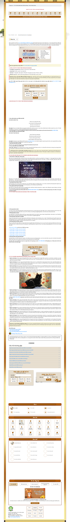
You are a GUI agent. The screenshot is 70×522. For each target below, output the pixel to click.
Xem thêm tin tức (35, 503)
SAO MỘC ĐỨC (54, 130)
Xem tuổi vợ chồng (13, 227)
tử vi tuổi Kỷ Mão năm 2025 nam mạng (26, 42)
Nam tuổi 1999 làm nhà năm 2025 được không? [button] (18, 360)
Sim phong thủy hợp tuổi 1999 (15, 329)
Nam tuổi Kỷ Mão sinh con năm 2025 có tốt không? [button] (18, 358)
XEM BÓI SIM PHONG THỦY (33, 189)
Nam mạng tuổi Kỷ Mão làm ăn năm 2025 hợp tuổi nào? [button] (19, 356)
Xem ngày (55, 1)
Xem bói (46, 1)
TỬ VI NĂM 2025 (41, 240)
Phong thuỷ (36, 1)
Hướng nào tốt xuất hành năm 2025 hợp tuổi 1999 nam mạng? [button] (20, 352)
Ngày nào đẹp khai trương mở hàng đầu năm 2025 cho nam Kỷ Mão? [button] (22, 354)
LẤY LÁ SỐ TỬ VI (55, 81)
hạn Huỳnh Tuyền (31, 141)
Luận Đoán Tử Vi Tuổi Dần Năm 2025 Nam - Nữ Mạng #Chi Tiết (35, 499)
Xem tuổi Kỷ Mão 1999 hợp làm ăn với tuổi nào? (18, 331)
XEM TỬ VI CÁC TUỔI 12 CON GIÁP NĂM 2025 (35, 9)
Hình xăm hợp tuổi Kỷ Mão (14, 330)
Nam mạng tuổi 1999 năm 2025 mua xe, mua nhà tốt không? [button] (20, 362)
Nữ (33, 91)
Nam (31, 91)
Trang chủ (10, 1)
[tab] (35, 348)
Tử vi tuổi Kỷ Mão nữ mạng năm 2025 (30, 65)
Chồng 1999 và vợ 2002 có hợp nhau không (17, 235)
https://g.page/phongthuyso (15, 516)
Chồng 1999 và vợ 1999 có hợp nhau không (17, 230)
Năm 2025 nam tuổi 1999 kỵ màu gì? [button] (16, 367)
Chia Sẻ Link (32, 343)
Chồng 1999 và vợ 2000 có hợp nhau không (17, 232)
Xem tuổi (20, 1)
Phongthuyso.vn (12, 82)
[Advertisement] (35, 26)
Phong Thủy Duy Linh (17, 333)
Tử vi (28, 1)
